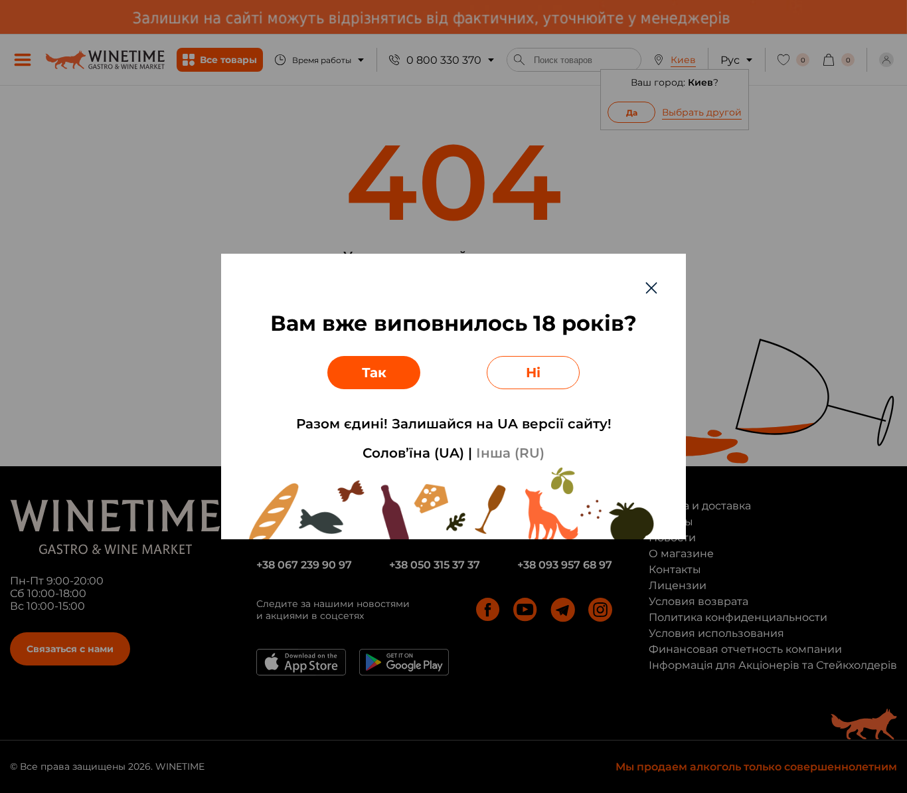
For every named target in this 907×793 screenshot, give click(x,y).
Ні (533, 373)
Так (374, 373)
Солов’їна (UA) (413, 453)
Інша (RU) (510, 453)
